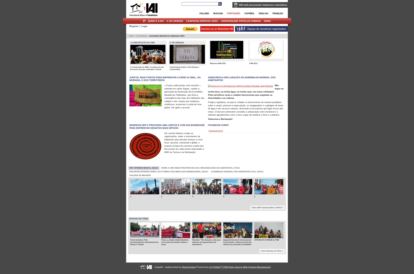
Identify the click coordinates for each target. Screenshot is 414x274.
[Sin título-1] (226, 58)
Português (233, 13)
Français (277, 13)
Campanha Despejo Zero (202, 21)
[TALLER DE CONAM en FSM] (268, 227)
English (263, 13)
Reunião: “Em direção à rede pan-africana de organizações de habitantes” (206, 231)
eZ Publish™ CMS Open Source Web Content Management (240, 256)
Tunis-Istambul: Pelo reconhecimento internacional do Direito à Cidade (144, 231)
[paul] (147, 63)
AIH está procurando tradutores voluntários (263, 5)
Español (250, 13)
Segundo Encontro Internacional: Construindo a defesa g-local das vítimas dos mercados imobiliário (237, 231)
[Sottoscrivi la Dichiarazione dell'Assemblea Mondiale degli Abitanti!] (240, 86)
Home (144, 21)
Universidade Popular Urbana (241, 21)
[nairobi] (206, 227)
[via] (187, 63)
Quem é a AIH (156, 21)
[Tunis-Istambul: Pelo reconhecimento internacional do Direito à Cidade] (144, 226)
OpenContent (189, 256)
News (267, 21)
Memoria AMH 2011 (218, 63)
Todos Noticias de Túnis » (272, 240)
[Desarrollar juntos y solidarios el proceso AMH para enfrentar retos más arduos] (145, 160)
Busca (220, 3)
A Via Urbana (175, 21)
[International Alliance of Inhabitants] (143, 9)
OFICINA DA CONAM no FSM (266, 229)
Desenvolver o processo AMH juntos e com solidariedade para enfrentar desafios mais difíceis (167, 126)
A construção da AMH (142, 43)
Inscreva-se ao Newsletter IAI (217, 28)
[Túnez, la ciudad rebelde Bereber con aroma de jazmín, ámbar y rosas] (175, 227)
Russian (218, 13)
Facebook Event (218, 125)
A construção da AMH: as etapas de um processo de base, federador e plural (147, 68)
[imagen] (266, 58)
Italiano (204, 13)
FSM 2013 (253, 63)
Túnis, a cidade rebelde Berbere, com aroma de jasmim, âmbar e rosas (175, 231)
